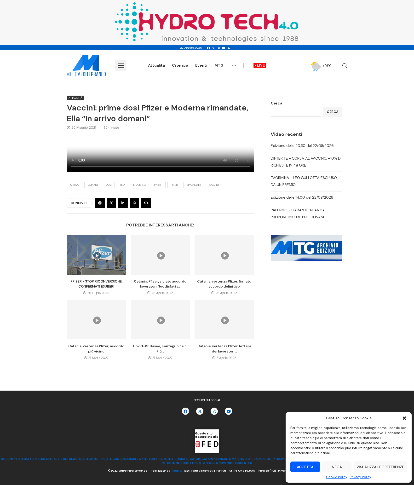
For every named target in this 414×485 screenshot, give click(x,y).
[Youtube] (223, 48)
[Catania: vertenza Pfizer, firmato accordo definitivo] (224, 254)
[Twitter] (213, 48)
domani (92, 184)
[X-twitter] (199, 411)
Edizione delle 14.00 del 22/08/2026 (302, 197)
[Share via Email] (146, 203)
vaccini (214, 184)
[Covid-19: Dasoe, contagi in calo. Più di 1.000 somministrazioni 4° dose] (160, 319)
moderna (139, 184)
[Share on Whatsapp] (134, 203)
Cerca (276, 103)
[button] (404, 418)
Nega (337, 467)
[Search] (344, 65)
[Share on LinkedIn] (123, 203)
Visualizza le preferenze (380, 467)
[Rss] (228, 48)
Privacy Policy (360, 477)
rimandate (193, 184)
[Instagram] (218, 48)
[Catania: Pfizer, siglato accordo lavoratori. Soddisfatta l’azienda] (160, 254)
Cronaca (180, 65)
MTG (219, 65)
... (234, 63)
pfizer (158, 184)
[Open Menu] (120, 65)
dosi (109, 184)
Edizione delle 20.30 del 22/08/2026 (302, 145)
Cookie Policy (336, 477)
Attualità (156, 65)
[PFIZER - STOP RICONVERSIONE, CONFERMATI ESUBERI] (96, 254)
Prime (174, 184)
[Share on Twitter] (111, 203)
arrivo (74, 184)
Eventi (201, 65)
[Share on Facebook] (100, 203)
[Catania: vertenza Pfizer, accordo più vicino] (96, 319)
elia (122, 184)
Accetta (305, 467)
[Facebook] (208, 48)
